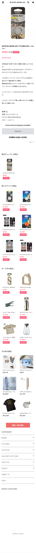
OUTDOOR (5, 450)
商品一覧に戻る (18, 425)
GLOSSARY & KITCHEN (10, 456)
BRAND (4, 438)
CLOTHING (5, 444)
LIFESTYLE (5, 462)
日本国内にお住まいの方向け (18, 137)
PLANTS (5, 468)
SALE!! (4, 480)
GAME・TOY (6, 474)
